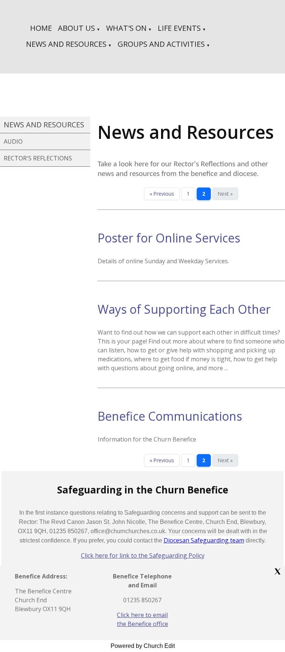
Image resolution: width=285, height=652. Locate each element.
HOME (41, 28)
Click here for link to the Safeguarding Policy (142, 555)
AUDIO (13, 141)
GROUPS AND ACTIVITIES (161, 44)
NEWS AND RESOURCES (66, 44)
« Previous (162, 193)
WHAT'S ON (126, 28)
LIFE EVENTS (179, 28)
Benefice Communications (170, 416)
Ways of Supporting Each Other (184, 309)
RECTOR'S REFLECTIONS (38, 158)
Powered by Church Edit (143, 646)
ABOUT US (76, 28)
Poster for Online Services (169, 238)
